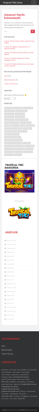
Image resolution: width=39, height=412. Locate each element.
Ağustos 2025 (11, 284)
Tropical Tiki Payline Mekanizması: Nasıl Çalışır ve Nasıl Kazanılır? (19, 65)
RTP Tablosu (26, 143)
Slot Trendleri (28, 152)
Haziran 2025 (11, 291)
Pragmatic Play (22, 131)
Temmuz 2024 (11, 307)
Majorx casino (14, 125)
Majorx (7, 125)
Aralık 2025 (10, 272)
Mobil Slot (7, 128)
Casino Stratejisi (9, 117)
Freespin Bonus (20, 117)
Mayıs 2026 (10, 252)
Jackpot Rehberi (9, 120)
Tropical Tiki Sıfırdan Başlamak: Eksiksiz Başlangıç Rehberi (17, 59)
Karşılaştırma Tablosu (22, 120)
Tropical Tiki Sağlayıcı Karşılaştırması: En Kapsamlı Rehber (17, 48)
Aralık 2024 (10, 299)
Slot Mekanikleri (29, 146)
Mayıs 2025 (10, 295)
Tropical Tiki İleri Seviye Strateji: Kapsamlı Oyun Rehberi (19, 42)
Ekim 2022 (10, 319)
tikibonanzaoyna (9, 80)
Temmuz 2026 (11, 244)
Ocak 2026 (10, 268)
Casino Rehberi (20, 114)
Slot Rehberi (29, 149)
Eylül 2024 (10, 303)
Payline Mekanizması (10, 131)
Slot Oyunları (8, 149)
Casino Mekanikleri (21, 111)
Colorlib (4, 410)
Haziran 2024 (11, 311)
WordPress (23, 410)
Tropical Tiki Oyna (12, 2)
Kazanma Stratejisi (25, 122)
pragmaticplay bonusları (12, 134)
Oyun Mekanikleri (17, 128)
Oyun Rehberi (27, 128)
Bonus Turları (17, 108)
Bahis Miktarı (8, 108)
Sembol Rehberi (9, 146)
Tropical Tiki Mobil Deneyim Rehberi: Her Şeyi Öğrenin (18, 53)
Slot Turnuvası (9, 155)
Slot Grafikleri (19, 146)
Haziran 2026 (11, 248)
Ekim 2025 (10, 280)
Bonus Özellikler (27, 108)
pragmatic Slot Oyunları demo (13, 140)
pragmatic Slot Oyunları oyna (13, 143)
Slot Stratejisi (19, 152)
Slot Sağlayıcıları (9, 152)
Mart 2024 (10, 315)
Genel (6, 76)
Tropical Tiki (17, 155)
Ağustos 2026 (11, 240)
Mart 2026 (10, 260)
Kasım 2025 (10, 276)
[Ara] (33, 31)
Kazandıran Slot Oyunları (12, 122)
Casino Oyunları (9, 114)
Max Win (22, 125)
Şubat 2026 (10, 264)
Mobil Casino (30, 125)
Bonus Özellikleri (9, 111)
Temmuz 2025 (11, 288)
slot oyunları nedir (19, 149)
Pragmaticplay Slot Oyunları (12, 137)
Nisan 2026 (10, 256)
